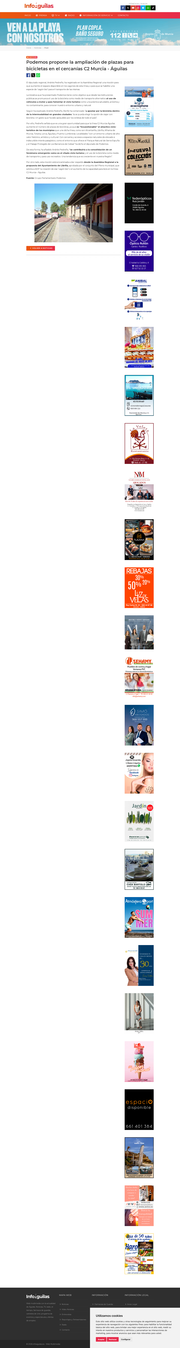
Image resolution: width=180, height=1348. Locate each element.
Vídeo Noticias (68, 1309)
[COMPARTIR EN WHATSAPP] (38, 75)
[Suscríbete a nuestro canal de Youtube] (133, 7)
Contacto (66, 1330)
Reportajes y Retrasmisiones (74, 1319)
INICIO (27, 15)
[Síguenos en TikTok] (153, 7)
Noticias (37, 48)
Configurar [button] (125, 1339)
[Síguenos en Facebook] (122, 7)
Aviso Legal (132, 1304)
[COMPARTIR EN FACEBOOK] (28, 75)
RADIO (71, 15)
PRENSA (42, 15)
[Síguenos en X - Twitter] (128, 7)
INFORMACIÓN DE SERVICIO (96, 15)
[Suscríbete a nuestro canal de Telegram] (143, 7)
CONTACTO (123, 15)
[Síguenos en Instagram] (138, 7)
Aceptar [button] (101, 1339)
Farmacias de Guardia (104, 1304)
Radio (64, 1325)
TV (55, 15)
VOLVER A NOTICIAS (42, 248)
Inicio (28, 48)
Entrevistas (66, 1314)
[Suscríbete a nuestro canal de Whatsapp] (148, 7)
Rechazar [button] (113, 1339)
